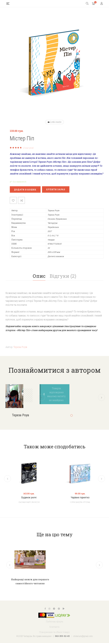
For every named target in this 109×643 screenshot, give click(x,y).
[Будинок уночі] (29, 473)
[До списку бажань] (13, 200)
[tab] (39, 275)
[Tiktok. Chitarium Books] (63, 609)
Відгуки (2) (63, 276)
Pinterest (59, 609)
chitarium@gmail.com (83, 636)
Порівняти (21, 200)
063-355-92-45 (62, 636)
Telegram (54, 609)
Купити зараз (55, 189)
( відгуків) (28, 147)
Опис (39, 276)
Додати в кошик (25, 189)
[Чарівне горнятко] (80, 473)
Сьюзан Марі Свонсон (29, 502)
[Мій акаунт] (101, 3)
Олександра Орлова (80, 502)
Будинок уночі (28, 497)
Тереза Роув (20, 346)
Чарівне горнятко (80, 497)
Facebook (45, 609)
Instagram (49, 609)
